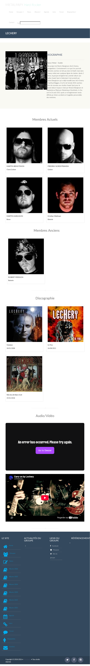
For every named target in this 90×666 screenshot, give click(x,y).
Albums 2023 (13, 592)
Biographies (71, 12)
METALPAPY (23, 5)
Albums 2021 (13, 608)
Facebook (55, 546)
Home (11, 12)
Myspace (56, 550)
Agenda (46, 12)
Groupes (20, 12)
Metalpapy (27, 659)
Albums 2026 (13, 569)
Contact (11, 22)
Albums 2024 (13, 584)
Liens (54, 12)
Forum (61, 12)
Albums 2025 (13, 576)
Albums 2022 (13, 600)
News (29, 12)
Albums (37, 12)
